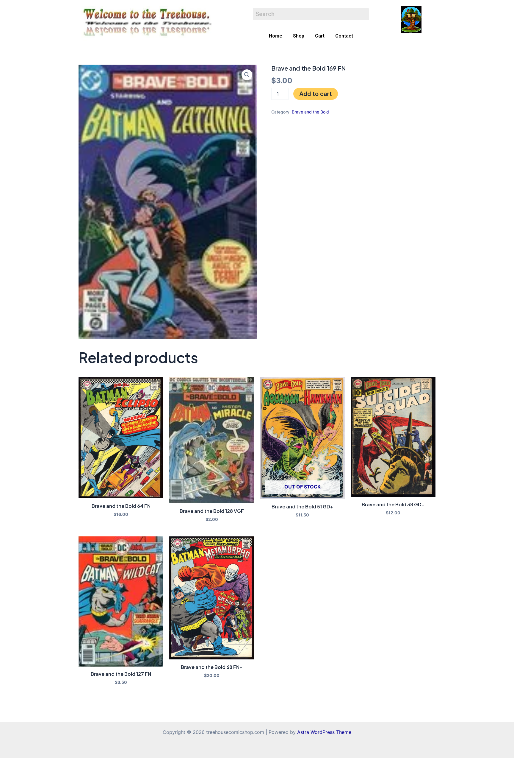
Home (275, 36)
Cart (320, 36)
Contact (344, 36)
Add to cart (315, 93)
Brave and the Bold (310, 111)
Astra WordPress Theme (324, 732)
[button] (247, 74)
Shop (298, 36)
